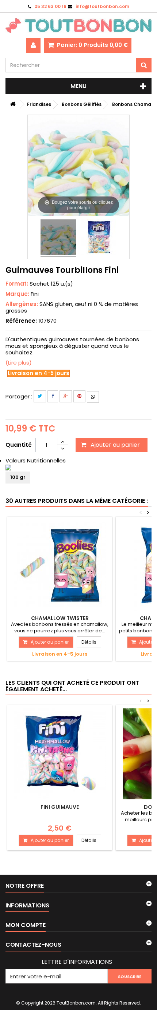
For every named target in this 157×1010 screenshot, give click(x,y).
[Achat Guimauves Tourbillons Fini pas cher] (58, 238)
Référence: (21, 321)
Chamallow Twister (60, 618)
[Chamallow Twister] (60, 565)
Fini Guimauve (60, 807)
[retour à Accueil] (13, 104)
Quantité (18, 445)
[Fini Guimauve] (60, 753)
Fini (35, 294)
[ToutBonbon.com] (78, 25)
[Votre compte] (33, 45)
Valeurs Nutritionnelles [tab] (35, 460)
